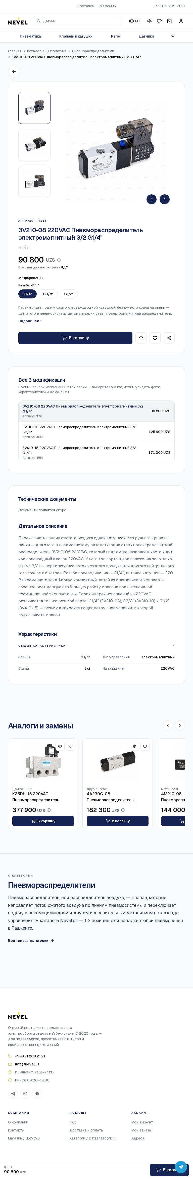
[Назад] (14, 72)
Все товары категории (28, 940)
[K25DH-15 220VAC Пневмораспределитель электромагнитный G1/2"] (43, 761)
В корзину (79, 337)
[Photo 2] (34, 145)
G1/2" (69, 294)
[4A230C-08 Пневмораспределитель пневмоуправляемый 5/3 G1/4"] (118, 761)
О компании (18, 1122)
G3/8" (48, 294)
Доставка (85, 6)
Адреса (137, 1138)
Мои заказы (141, 1130)
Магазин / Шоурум (24, 1138)
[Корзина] (169, 21)
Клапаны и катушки (75, 36)
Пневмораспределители (93, 51)
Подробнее (29, 321)
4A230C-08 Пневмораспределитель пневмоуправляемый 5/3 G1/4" (117, 797)
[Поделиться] (169, 337)
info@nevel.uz (27, 1064)
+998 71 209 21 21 (169, 6)
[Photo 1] (34, 108)
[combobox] (77, 21)
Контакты (16, 1130)
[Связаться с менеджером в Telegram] (181, 1167)
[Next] (165, 199)
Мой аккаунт (142, 1122)
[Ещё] (172, 36)
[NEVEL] (18, 21)
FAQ (73, 1122)
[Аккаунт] (180, 21)
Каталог (34, 51)
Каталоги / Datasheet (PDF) (93, 1138)
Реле (115, 36)
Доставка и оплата (86, 1130)
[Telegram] (13, 1094)
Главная (15, 51)
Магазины (108, 6)
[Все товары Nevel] (25, 246)
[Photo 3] (34, 182)
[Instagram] (25, 1094)
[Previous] (152, 199)
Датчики (146, 36)
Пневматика (30, 36)
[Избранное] (159, 21)
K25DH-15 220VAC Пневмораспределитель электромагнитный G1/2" (36, 797)
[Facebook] (37, 1094)
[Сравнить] (149, 21)
